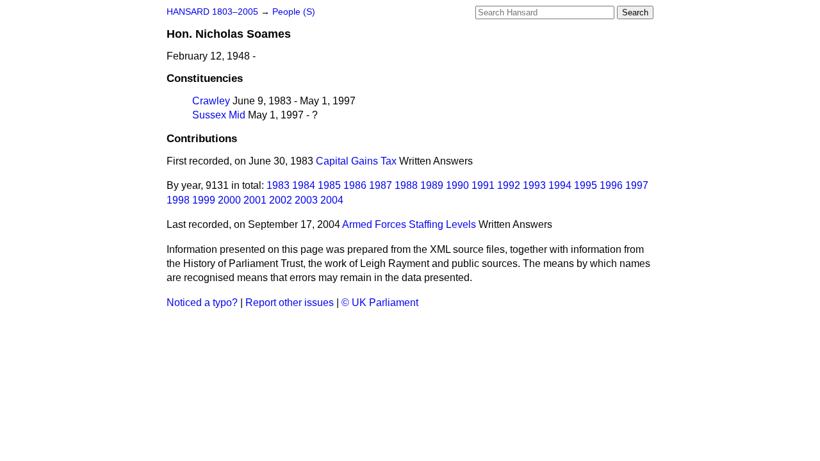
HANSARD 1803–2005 (212, 12)
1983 (278, 185)
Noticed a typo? (202, 302)
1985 (329, 185)
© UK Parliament (379, 302)
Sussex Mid (218, 114)
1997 (636, 185)
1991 (483, 185)
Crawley (211, 100)
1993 (534, 185)
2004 (331, 200)
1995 (585, 185)
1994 (559, 185)
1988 (406, 185)
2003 (306, 200)
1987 (380, 185)
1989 (431, 185)
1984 (303, 185)
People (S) (293, 12)
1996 (611, 185)
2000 (229, 200)
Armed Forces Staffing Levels (409, 224)
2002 (280, 200)
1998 (178, 200)
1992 (508, 185)
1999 (203, 200)
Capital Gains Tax (356, 161)
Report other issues (289, 302)
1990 (457, 185)
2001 (254, 200)
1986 (354, 185)
